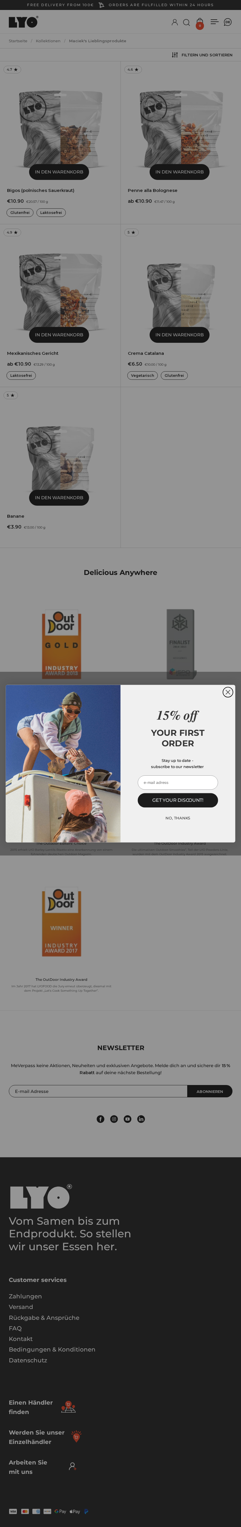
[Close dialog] (228, 692)
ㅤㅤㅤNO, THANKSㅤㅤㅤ (177, 818)
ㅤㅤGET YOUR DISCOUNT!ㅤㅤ (177, 800)
